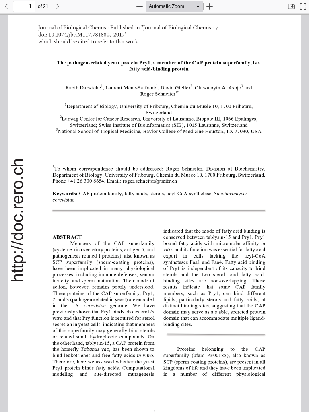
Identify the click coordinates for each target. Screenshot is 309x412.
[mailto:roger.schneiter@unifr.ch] (152, 181)
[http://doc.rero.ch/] (17, 220)
